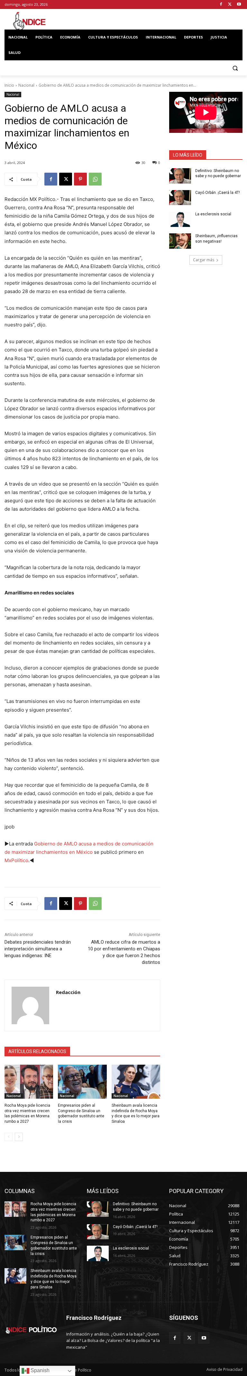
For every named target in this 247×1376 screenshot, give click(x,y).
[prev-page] (9, 1137)
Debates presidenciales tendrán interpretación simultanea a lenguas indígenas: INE (38, 948)
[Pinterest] (80, 179)
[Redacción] (30, 1005)
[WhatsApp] (95, 179)
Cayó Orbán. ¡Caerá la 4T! (217, 192)
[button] (234, 68)
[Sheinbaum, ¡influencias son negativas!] (180, 241)
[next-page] (19, 1137)
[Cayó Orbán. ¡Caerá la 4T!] (180, 197)
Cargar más (203, 260)
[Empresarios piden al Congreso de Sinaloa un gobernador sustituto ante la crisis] (82, 1082)
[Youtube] (238, 4)
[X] (229, 4)
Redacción (68, 992)
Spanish (39, 1370)
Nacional (26, 85)
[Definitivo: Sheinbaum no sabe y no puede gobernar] (180, 176)
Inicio (9, 85)
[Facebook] (221, 4)
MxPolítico (16, 860)
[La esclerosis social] (180, 219)
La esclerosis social (213, 214)
